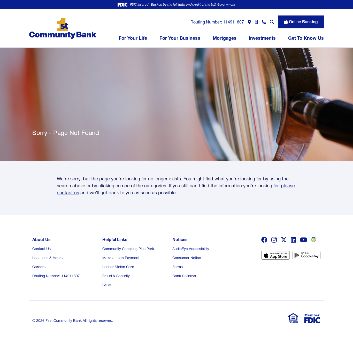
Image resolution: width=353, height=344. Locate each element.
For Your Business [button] (179, 38)
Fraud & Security (116, 276)
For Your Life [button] (133, 38)
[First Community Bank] (62, 28)
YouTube (303, 240)
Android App (306, 257)
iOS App (275, 257)
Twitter (284, 240)
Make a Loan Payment (120, 257)
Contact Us (41, 248)
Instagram (274, 240)
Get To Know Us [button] (306, 38)
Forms (177, 267)
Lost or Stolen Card (118, 267)
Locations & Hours (47, 257)
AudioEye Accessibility (190, 248)
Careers (38, 267)
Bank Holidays (184, 276)
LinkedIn (293, 240)
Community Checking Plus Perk (128, 248)
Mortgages (224, 38)
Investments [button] (262, 38)
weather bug (313, 239)
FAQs (106, 285)
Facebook (264, 240)
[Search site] (272, 22)
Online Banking (303, 21)
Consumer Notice (186, 257)
